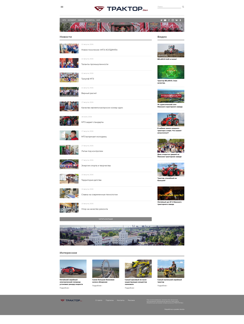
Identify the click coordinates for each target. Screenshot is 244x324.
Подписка (110, 300)
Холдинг (72, 20)
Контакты (120, 300)
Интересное (68, 252)
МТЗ (64, 20)
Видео (162, 36)
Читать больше (106, 219)
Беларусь (90, 20)
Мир (98, 20)
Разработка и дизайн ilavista (174, 309)
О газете (98, 300)
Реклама (131, 300)
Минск (81, 20)
